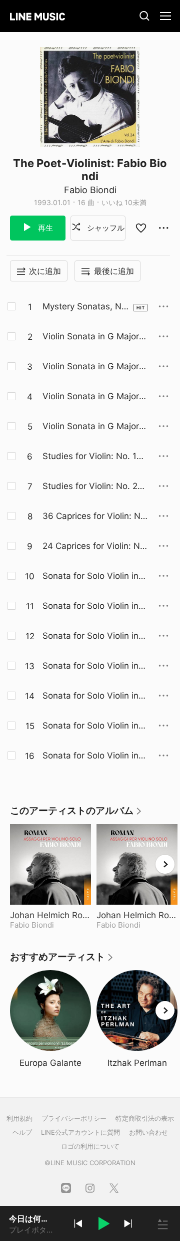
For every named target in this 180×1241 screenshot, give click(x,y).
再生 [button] (44, 228)
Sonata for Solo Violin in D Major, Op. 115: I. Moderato (94, 576)
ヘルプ (22, 1132)
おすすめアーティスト (62, 960)
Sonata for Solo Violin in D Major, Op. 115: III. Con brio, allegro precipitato (94, 755)
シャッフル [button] (104, 228)
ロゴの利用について (90, 1146)
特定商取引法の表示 (145, 1118)
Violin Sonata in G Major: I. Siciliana (92, 336)
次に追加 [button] (45, 271)
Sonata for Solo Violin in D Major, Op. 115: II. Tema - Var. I (94, 606)
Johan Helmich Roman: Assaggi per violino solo (50, 915)
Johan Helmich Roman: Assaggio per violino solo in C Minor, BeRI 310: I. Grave (137, 915)
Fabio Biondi (90, 190)
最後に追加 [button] (114, 271)
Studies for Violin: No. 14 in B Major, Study (94, 456)
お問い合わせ (148, 1132)
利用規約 (19, 1118)
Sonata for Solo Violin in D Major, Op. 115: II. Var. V (94, 726)
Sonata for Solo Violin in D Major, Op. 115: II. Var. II (94, 636)
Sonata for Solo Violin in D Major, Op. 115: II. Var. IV (94, 696)
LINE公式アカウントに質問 (80, 1132)
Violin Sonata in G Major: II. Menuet (94, 366)
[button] (103, 1225)
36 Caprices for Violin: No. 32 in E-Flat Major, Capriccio (95, 516)
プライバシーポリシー (74, 1118)
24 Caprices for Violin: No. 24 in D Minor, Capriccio (95, 546)
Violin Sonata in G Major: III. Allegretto (94, 396)
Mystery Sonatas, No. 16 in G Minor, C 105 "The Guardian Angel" (86, 306)
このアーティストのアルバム (76, 814)
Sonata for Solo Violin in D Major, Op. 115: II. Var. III (94, 666)
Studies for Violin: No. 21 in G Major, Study (94, 486)
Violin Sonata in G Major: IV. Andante (94, 426)
